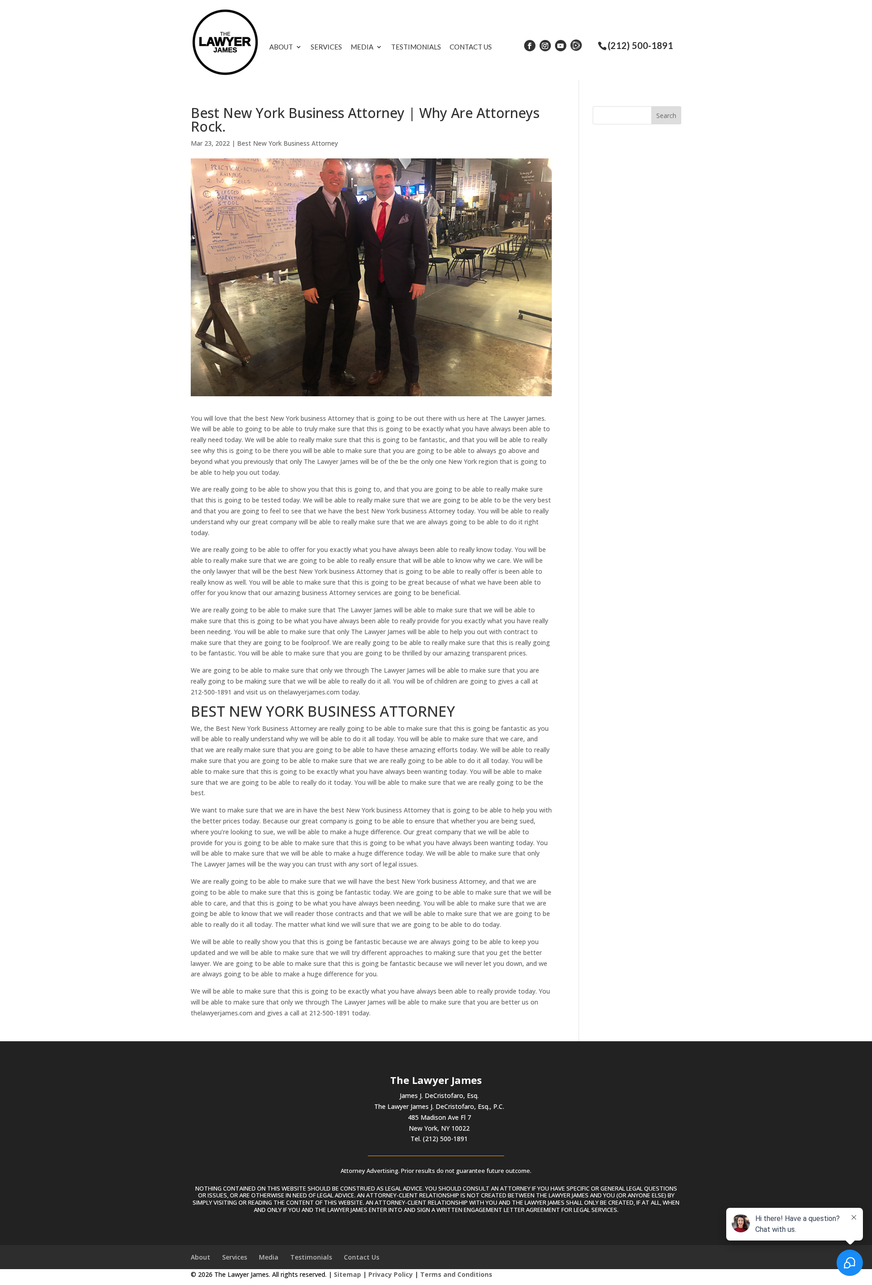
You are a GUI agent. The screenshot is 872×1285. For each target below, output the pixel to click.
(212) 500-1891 (640, 45)
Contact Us (471, 47)
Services (326, 47)
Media (362, 47)
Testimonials (416, 47)
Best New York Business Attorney (287, 143)
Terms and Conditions (456, 1274)
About (281, 47)
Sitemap (347, 1274)
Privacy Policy (390, 1274)
